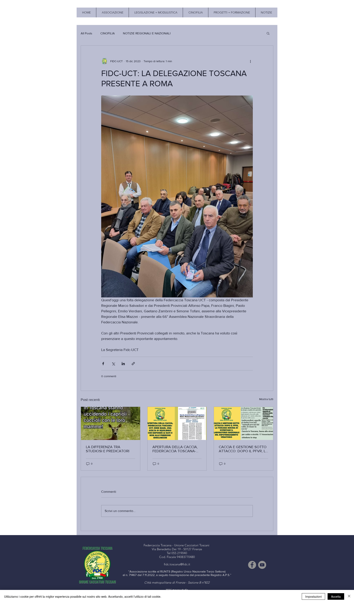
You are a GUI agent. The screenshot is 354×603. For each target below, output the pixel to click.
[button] (268, 33)
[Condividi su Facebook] (103, 364)
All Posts (86, 33)
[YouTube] (262, 565)
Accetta (336, 596)
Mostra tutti (266, 399)
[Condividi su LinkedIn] (123, 364)
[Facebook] (252, 565)
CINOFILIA (107, 33)
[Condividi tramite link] (133, 364)
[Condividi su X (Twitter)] (113, 364)
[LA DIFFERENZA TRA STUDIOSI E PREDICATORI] (110, 423)
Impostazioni (313, 596)
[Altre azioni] (250, 61)
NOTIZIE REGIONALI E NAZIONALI (147, 33)
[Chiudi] (349, 596)
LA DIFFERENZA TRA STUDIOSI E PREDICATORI (107, 449)
